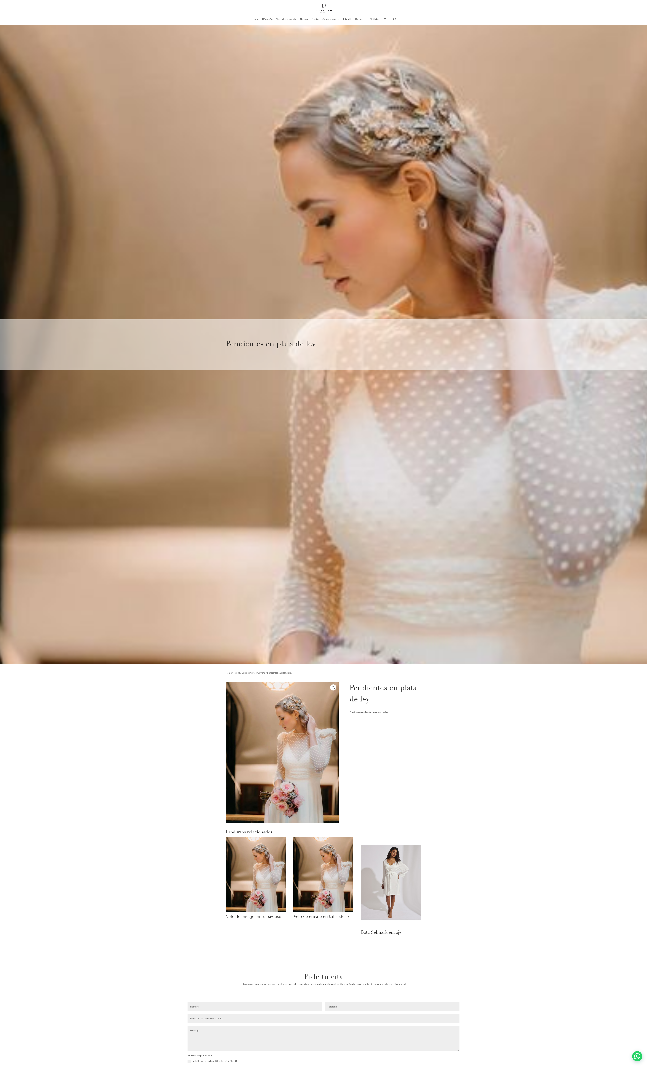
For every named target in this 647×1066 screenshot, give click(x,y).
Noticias (374, 19)
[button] (333, 687)
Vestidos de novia (286, 19)
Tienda (236, 672)
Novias (304, 19)
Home (255, 19)
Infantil (347, 19)
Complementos (331, 19)
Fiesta (315, 19)
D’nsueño (267, 19)
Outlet (359, 19)
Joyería (262, 672)
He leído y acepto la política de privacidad (213, 1061)
